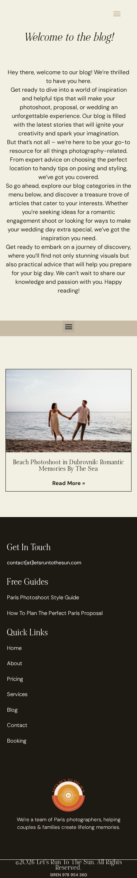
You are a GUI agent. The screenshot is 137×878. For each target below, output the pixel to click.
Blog (12, 710)
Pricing (15, 679)
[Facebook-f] (10, 847)
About (14, 663)
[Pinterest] (38, 847)
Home (14, 648)
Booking (16, 740)
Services (17, 694)
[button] (117, 13)
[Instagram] (24, 847)
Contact (17, 725)
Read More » (68, 483)
